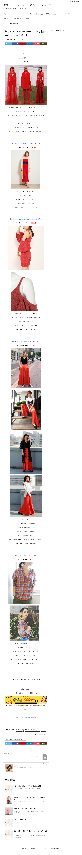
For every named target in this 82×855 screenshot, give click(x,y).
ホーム (6, 23)
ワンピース (35, 729)
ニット (40, 729)
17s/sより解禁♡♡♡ (20, 819)
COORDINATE (14, 23)
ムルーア (30, 729)
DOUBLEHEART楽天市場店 (26, 717)
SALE (25, 729)
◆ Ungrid (26, 555)
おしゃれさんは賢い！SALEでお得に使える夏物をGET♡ (30, 786)
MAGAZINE (19, 729)
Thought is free (50, 851)
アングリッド (28, 731)
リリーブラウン (36, 731)
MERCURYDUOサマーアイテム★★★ (25, 808)
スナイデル (43, 731)
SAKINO (44, 734)
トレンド (20, 731)
